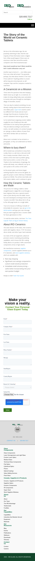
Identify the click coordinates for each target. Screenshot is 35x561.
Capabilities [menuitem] (7, 515)
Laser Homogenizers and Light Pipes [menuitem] (15, 455)
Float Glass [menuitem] (7, 475)
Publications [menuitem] (7, 533)
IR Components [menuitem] (8, 487)
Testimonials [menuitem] (7, 506)
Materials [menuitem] (6, 521)
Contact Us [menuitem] (6, 542)
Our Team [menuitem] (7, 501)
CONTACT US (11, 440)
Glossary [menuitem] (6, 539)
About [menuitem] (6, 499)
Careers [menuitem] (6, 548)
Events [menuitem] (6, 530)
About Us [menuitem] (6, 495)
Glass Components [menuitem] (8, 449)
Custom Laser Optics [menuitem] (10, 457)
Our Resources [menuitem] (8, 524)
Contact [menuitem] (6, 546)
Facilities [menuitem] (6, 508)
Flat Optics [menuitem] (7, 464)
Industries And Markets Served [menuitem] (13, 517)
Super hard (17, 110)
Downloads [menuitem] (7, 537)
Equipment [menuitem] (7, 519)
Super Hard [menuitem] (7, 490)
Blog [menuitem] (5, 528)
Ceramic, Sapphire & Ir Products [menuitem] (15, 478)
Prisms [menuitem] (6, 468)
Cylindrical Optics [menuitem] (9, 466)
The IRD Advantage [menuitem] (10, 503)
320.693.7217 (25, 16)
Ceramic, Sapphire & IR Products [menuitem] (13, 481)
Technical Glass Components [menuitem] (12, 462)
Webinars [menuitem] (7, 535)
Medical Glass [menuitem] (8, 459)
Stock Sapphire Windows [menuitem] (11, 492)
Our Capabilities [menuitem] (8, 511)
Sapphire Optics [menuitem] (8, 483)
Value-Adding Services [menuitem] (10, 473)
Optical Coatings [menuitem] (9, 471)
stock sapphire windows (22, 253)
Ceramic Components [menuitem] (10, 485)
